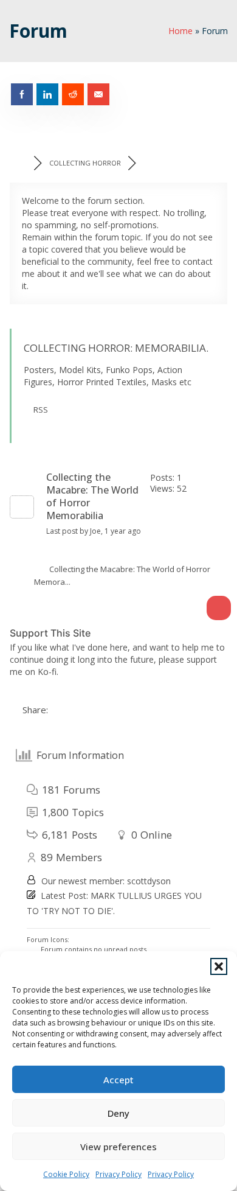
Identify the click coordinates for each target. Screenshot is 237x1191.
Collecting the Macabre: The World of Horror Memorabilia (92, 496)
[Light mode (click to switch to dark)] (219, 608)
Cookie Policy (66, 1174)
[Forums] (21, 162)
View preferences (118, 1146)
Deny (118, 1113)
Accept (118, 1080)
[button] (219, 966)
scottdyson (149, 881)
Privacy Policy (118, 1174)
